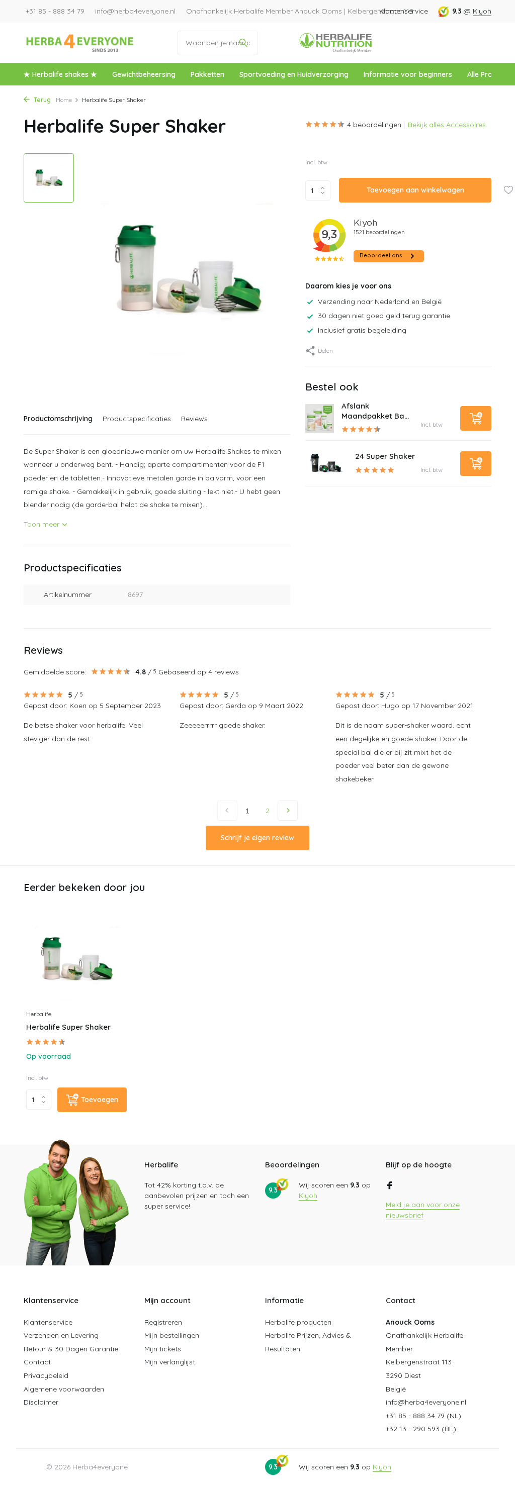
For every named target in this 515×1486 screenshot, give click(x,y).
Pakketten (207, 74)
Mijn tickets (162, 1348)
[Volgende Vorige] (288, 811)
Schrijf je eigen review (257, 837)
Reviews (194, 418)
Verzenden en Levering (61, 1335)
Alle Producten (491, 74)
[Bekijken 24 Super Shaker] (326, 463)
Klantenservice (403, 11)
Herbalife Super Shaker (68, 1027)
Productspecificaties (137, 418)
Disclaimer (41, 1402)
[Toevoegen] (475, 418)
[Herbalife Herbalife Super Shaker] (76, 959)
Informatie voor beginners (408, 74)
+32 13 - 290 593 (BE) (421, 1428)
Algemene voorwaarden (64, 1389)
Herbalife (38, 1014)
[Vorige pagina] (227, 811)
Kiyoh (482, 11)
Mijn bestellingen (171, 1335)
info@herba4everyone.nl (426, 1402)
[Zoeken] (243, 43)
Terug (41, 100)
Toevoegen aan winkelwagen (415, 189)
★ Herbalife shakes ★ (60, 74)
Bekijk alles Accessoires (447, 124)
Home (64, 100)
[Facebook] (390, 1186)
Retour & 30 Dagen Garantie (71, 1348)
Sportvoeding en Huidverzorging (294, 74)
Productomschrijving (58, 418)
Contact (37, 1361)
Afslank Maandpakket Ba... (375, 411)
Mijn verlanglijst (169, 1361)
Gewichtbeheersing (144, 74)
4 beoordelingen (374, 124)
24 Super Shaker (385, 456)
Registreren (163, 1322)
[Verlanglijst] (508, 191)
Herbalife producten (298, 1322)
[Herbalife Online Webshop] (80, 43)
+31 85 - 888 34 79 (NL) (423, 1415)
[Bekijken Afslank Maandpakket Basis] (319, 418)
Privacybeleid (46, 1375)
